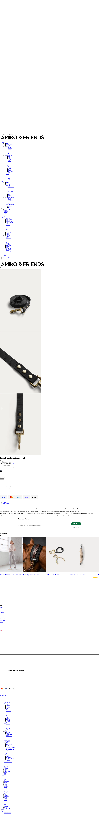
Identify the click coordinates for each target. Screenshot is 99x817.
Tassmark (5, 803)
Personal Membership (7, 812)
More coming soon (7, 808)
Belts (7, 714)
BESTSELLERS (7, 701)
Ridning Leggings (9, 734)
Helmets (7, 718)
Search (11, 134)
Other (5, 773)
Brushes (7, 756)
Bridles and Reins (9, 744)
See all (7, 722)
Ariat (5, 780)
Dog (3, 765)
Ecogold (5, 787)
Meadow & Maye (7, 796)
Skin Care (5, 772)
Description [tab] (4, 502)
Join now (3, 811)
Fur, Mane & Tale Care (10, 758)
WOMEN (5, 703)
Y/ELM (5, 807)
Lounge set (8, 707)
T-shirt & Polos (8, 728)
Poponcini (5, 800)
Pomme (5, 799)
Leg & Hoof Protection (10, 748)
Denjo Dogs (6, 786)
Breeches (7, 704)
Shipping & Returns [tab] (5, 503)
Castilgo (5, 784)
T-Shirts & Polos (9, 736)
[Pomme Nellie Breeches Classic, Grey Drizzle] (11, 571)
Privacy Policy (2, 620)
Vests (7, 729)
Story (3, 810)
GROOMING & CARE (8, 754)
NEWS (5, 700)
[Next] (97, 408)
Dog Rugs (5, 769)
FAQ (1, 607)
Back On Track (6, 781)
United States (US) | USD (6, 257)
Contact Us (2, 612)
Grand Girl (6, 791)
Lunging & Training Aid (10, 749)
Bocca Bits (6, 782)
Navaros (5, 797)
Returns (1, 609)
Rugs (7, 750)
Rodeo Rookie (6, 802)
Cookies (1, 622)
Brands (3, 775)
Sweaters (7, 710)
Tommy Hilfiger (6, 805)
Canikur (5, 783)
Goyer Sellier (6, 789)
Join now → (13, 463)
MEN (5, 723)
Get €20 (1, 623)
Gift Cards (8, 721)
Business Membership (7, 813)
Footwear (7, 715)
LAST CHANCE (7, 702)
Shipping (1, 610)
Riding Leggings (9, 708)
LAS (5, 794)
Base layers (8, 705)
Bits (6, 743)
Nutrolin (5, 798)
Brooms (7, 755)
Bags (7, 713)
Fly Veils (7, 745)
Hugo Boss (6, 792)
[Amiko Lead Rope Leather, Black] (58, 571)
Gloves (7, 716)
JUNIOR (5, 731)
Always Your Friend (7, 778)
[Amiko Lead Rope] (81, 571)
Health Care (8, 759)
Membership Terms (3, 616)
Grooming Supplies (7, 771)
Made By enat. (6, 795)
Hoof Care (8, 760)
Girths (7, 746)
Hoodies (7, 726)
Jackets (7, 706)
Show (7, 709)
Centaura (5, 785)
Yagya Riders (6, 806)
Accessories (8, 724)
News (3, 809)
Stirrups (7, 752)
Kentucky (5, 793)
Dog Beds (5, 767)
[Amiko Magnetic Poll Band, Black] (34, 571)
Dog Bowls (6, 768)
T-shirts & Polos (8, 711)
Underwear (8, 720)
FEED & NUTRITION (8, 762)
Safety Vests (8, 719)
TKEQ (5, 804)
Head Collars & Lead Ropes (10, 747)
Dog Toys (5, 770)
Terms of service (2, 618)
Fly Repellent (8, 757)
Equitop (5, 788)
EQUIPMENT (6, 742)
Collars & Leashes (7, 766)
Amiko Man (6, 777)
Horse (3, 738)
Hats (7, 717)
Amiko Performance (7, 779)
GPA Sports (6, 790)
